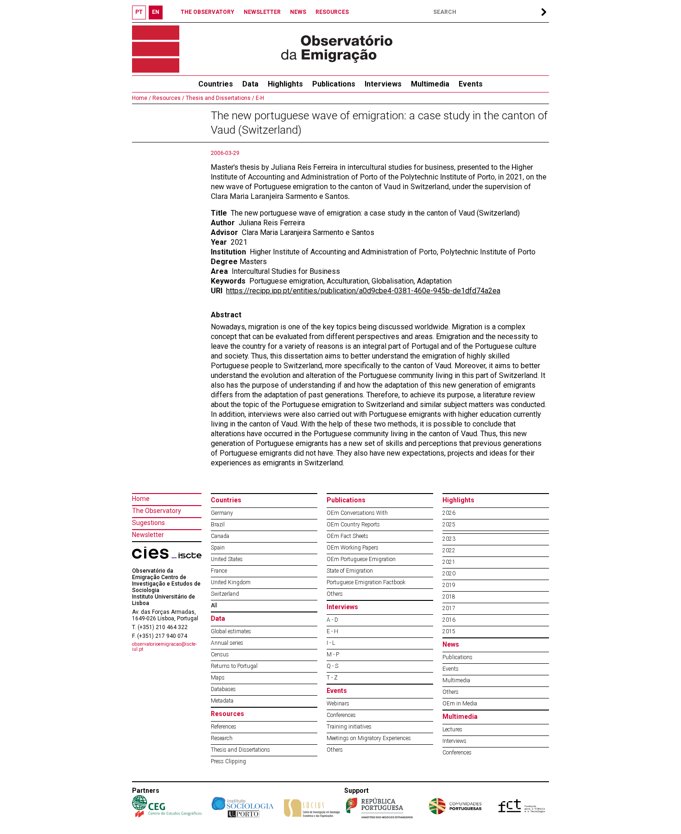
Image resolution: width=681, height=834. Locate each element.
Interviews (383, 84)
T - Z (332, 677)
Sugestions (148, 522)
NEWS (298, 12)
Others (335, 594)
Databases (223, 689)
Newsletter (148, 534)
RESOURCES (332, 12)
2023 (448, 539)
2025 (448, 524)
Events (471, 84)
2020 (448, 573)
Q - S (332, 666)
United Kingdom (231, 582)
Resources (227, 713)
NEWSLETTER (262, 12)
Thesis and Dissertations (240, 750)
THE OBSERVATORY (207, 12)
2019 (448, 585)
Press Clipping (228, 761)
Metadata (222, 701)
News (450, 644)
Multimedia (430, 84)
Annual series (227, 643)
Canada (220, 536)
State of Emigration (350, 571)
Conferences (341, 715)
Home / (141, 98)
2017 (448, 608)
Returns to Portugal (234, 666)
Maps (218, 677)
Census (220, 654)
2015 (448, 631)
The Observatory (156, 510)
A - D (332, 620)
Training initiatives (349, 726)
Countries (226, 500)
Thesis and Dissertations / (219, 98)
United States (227, 559)
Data (250, 84)
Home (141, 498)
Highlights (285, 84)
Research (222, 738)
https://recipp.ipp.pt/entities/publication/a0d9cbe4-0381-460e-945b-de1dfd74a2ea (363, 290)
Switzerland (225, 594)
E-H (259, 98)
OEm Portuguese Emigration (361, 559)
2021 (448, 562)
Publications (333, 84)
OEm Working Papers (352, 547)
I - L (331, 643)
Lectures (452, 729)
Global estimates (231, 631)
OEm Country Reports (353, 524)
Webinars (338, 703)
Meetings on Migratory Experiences (369, 738)
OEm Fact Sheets (347, 536)
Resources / (167, 98)
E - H (332, 631)
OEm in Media (459, 703)
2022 (448, 550)
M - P (333, 654)
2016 (448, 620)
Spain (218, 547)
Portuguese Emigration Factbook (366, 582)
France (219, 571)
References (223, 726)
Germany (222, 513)
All (214, 605)
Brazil (218, 524)
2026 (448, 513)
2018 (448, 596)
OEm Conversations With (357, 513)
